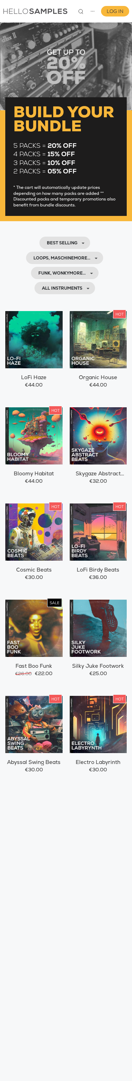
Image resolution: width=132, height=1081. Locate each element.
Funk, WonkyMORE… (62, 273)
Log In (115, 11)
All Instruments (62, 288)
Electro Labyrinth (98, 762)
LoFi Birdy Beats (98, 569)
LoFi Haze (33, 377)
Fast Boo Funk (33, 666)
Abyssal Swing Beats (34, 762)
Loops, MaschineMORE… (61, 258)
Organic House (98, 377)
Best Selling (62, 243)
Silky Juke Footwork (98, 666)
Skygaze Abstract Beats (98, 477)
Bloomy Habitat (34, 473)
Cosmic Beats (34, 569)
